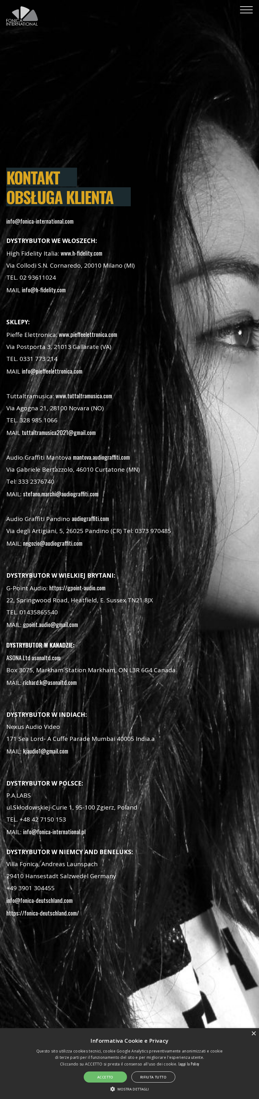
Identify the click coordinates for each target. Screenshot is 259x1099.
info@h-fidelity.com (44, 289)
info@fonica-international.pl (54, 831)
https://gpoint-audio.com (77, 587)
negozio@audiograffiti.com (52, 542)
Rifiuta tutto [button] (153, 1077)
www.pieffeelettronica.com (88, 334)
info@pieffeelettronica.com (52, 370)
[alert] (129, 1063)
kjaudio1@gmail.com (45, 750)
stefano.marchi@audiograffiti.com (61, 493)
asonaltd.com (46, 657)
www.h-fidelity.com (81, 252)
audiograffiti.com (90, 518)
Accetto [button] (105, 1077)
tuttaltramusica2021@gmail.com (59, 432)
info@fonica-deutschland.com (39, 900)
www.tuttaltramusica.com (84, 395)
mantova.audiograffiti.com (101, 456)
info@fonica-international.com (40, 220)
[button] (129, 1088)
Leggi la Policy (188, 1063)
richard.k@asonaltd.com (50, 682)
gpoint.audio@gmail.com (50, 624)
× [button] (253, 1033)
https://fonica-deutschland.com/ (42, 912)
